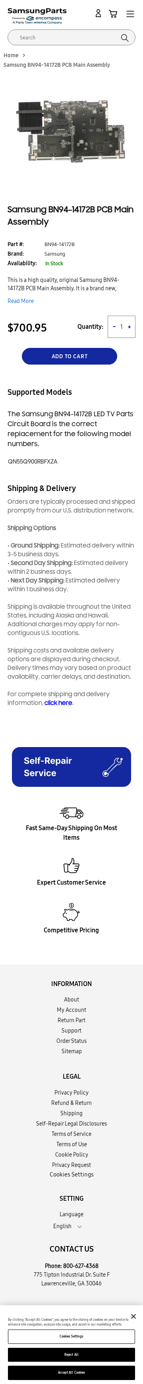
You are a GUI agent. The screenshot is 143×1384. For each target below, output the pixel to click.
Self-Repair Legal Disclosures (71, 1124)
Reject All (71, 1354)
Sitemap (72, 1051)
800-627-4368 (81, 1266)
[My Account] (99, 13)
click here (58, 703)
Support (71, 1031)
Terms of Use (71, 1144)
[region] (71, 1344)
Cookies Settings (71, 1336)
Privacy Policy (71, 1093)
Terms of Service (71, 1134)
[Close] (133, 1316)
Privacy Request (71, 1165)
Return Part (71, 1020)
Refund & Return (71, 1103)
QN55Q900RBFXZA (33, 461)
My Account (71, 1010)
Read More (21, 301)
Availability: (22, 263)
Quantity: (90, 326)
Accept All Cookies (71, 1372)
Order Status (71, 1041)
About (71, 1000)
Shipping (71, 1113)
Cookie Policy (71, 1155)
